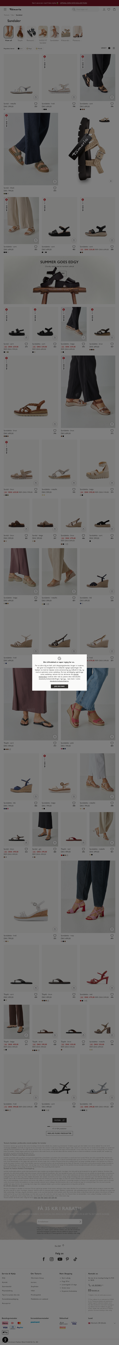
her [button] (64, 679)
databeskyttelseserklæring (59, 681)
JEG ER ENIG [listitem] (59, 686)
